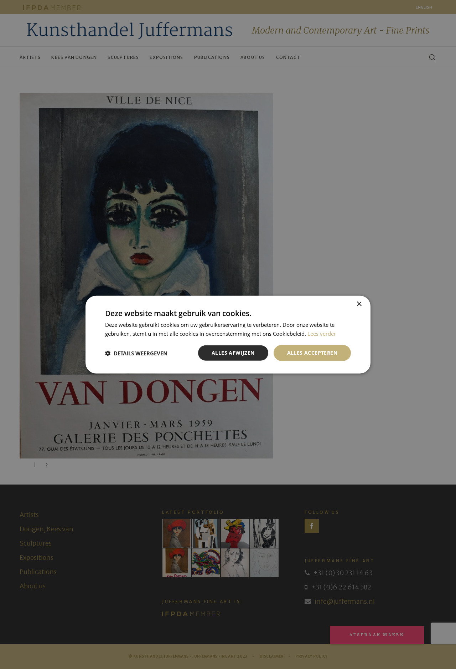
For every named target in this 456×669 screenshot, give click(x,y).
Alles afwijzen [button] (233, 352)
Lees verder (321, 333)
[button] (136, 353)
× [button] (359, 303)
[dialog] (228, 334)
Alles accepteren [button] (312, 352)
